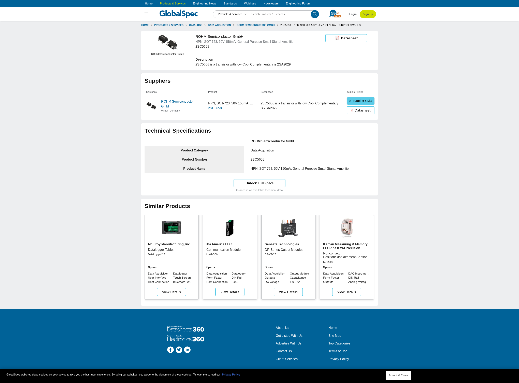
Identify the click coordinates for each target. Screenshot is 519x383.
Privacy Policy (338, 359)
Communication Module (223, 249)
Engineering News (204, 3)
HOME (145, 25)
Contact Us (284, 351)
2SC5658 (215, 108)
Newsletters (271, 3)
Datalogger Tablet (161, 249)
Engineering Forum (298, 3)
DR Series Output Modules (284, 249)
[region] (259, 376)
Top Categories (339, 343)
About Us (282, 327)
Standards (230, 3)
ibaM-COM (212, 254)
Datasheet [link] (349, 38)
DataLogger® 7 (156, 254)
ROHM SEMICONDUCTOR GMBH (256, 25)
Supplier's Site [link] (362, 101)
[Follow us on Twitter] (179, 350)
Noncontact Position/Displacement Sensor (345, 255)
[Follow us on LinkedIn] (187, 350)
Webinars (250, 3)
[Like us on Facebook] (170, 350)
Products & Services (173, 3)
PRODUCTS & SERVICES (168, 25)
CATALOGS (195, 25)
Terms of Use (337, 351)
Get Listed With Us (289, 335)
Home (149, 3)
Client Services (287, 359)
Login (353, 14)
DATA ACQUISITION (219, 25)
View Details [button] (171, 292)
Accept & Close (398, 375)
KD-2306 (328, 262)
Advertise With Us (288, 343)
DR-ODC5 (270, 254)
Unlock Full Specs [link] (259, 183)
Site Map (334, 335)
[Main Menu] (146, 14)
